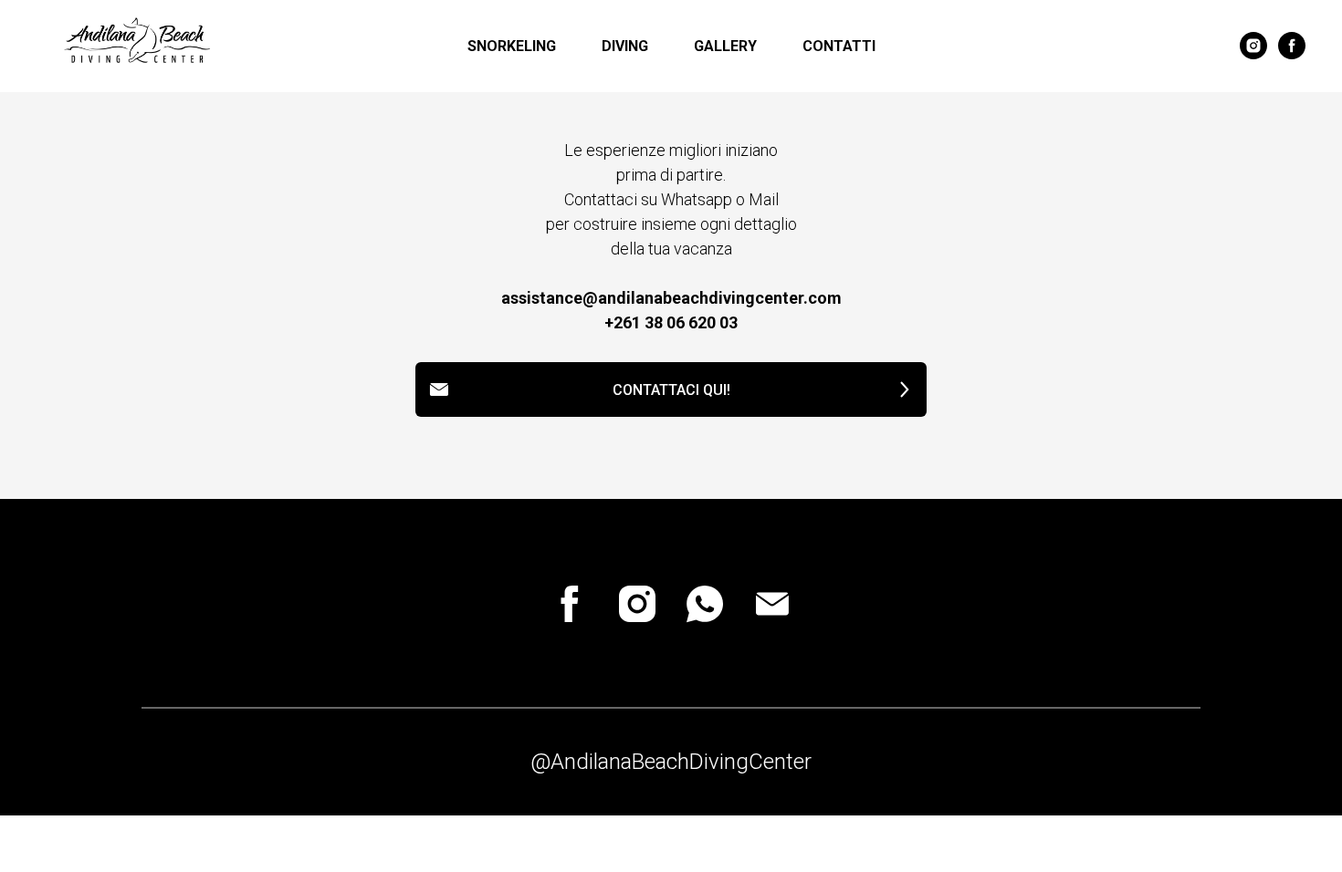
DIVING (625, 46)
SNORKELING (511, 46)
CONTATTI (838, 46)
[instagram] (1253, 45)
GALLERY (725, 46)
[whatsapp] (705, 604)
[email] (772, 604)
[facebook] (1291, 45)
